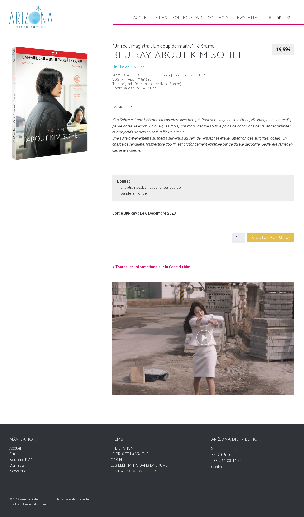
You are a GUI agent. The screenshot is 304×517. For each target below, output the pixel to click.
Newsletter (246, 18)
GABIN (116, 459)
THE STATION (122, 448)
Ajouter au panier (270, 238)
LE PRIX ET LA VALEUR (130, 454)
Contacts (218, 18)
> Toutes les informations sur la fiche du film (151, 267)
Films (161, 18)
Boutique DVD (187, 18)
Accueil (141, 18)
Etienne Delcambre (33, 504)
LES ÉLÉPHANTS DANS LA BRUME (139, 465)
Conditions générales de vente (69, 499)
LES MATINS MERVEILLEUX (134, 471)
